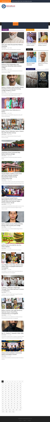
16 (20, 383)
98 (14, 407)
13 (11, 383)
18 (5, 385)
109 (9, 411)
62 (11, 397)
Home (3, 23)
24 (2, 387)
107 (3, 411)
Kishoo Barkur (4, 47)
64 (17, 397)
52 (2, 395)
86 (20, 403)
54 (8, 395)
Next (13, 411)
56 (14, 395)
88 (5, 405)
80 (2, 403)
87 (2, 405)
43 (17, 391)
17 (2, 385)
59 (2, 397)
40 (8, 391)
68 (8, 399)
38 (2, 391)
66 (2, 399)
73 (2, 401)
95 (5, 407)
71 (17, 399)
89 (8, 405)
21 (14, 385)
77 (14, 401)
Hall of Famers (6, 27)
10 (2, 383)
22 (17, 385)
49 (14, 393)
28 (14, 387)
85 (17, 403)
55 (11, 395)
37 (20, 389)
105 (16, 409)
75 (8, 401)
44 (20, 391)
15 (17, 383)
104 (13, 409)
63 (14, 397)
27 (11, 387)
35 (14, 389)
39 (5, 391)
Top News (15, 23)
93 (20, 405)
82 (8, 403)
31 (2, 389)
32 (5, 389)
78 (17, 401)
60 (5, 397)
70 (14, 399)
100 (20, 407)
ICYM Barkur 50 (14, 27)
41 (11, 391)
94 (2, 407)
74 (5, 401)
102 (6, 409)
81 (5, 403)
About (25, 420)
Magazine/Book (28, 23)
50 (17, 393)
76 (11, 401)
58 (20, 395)
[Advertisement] (33, 12)
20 (11, 385)
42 (14, 391)
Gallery (35, 23)
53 (5, 395)
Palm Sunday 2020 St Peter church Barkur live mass (22, 1)
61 (8, 397)
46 (5, 393)
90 (11, 405)
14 (14, 383)
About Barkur (8, 23)
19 (8, 385)
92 (17, 405)
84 (14, 403)
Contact (29, 420)
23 (20, 385)
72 (20, 399)
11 (5, 383)
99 (17, 407)
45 (2, 393)
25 (5, 387)
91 (14, 405)
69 (11, 399)
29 (17, 387)
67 (5, 399)
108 (6, 411)
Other (40, 23)
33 (8, 389)
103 (9, 409)
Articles (21, 23)
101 (3, 409)
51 (20, 393)
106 (20, 409)
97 (11, 407)
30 (20, 387)
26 (8, 387)
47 (8, 393)
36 (17, 389)
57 (17, 395)
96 (8, 407)
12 (8, 383)
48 (11, 393)
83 (11, 403)
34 (11, 389)
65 (20, 397)
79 (20, 401)
